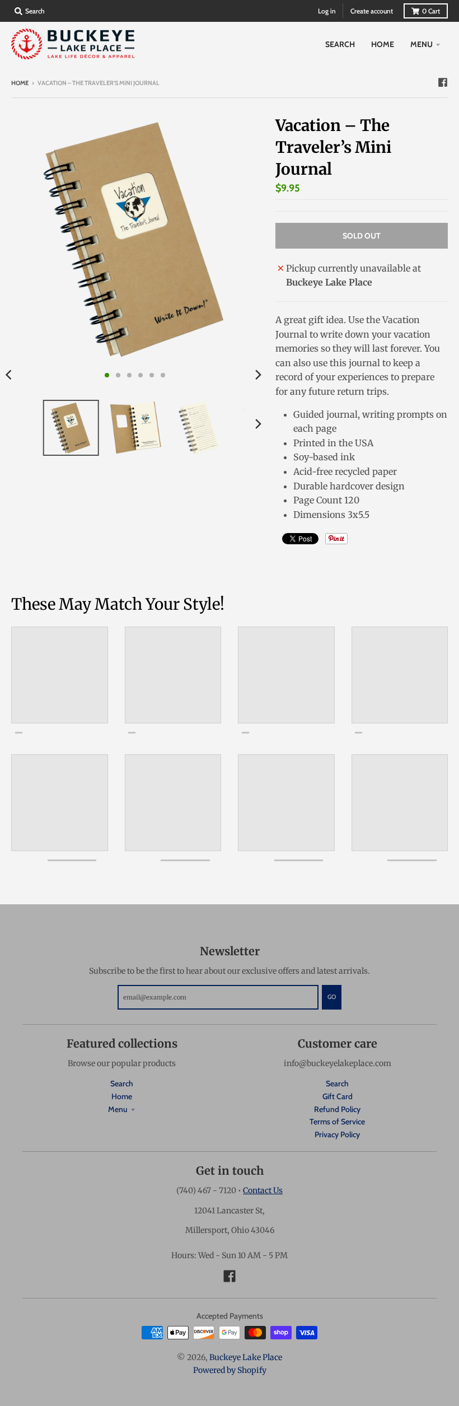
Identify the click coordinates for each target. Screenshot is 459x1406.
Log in (327, 11)
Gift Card (337, 1096)
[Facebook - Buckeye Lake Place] (443, 82)
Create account (371, 11)
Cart (431, 11)
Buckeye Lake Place (245, 1357)
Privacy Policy (337, 1134)
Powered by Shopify (229, 1370)
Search (121, 1083)
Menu (118, 1109)
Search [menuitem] (340, 44)
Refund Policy (337, 1109)
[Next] (257, 375)
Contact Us (263, 1190)
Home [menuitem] (382, 44)
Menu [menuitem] (421, 44)
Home (20, 83)
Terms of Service (337, 1122)
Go (331, 997)
